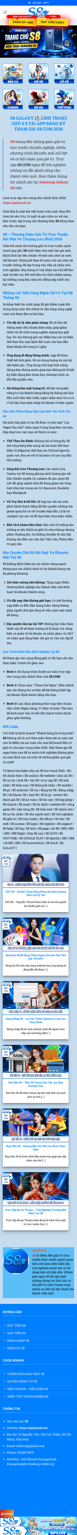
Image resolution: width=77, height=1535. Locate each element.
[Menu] (5, 12)
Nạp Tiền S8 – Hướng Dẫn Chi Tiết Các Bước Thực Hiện (35, 1148)
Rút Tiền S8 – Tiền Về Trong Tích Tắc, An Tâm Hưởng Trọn (35, 1084)
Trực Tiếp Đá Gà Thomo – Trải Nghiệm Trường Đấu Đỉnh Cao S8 (35, 1211)
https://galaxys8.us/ (17, 203)
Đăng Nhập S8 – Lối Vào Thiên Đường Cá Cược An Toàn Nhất (36, 1020)
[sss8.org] (38, 12)
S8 (12, 141)
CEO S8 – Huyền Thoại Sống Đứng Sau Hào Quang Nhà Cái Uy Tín (36, 893)
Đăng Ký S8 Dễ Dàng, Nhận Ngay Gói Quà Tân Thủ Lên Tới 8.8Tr (36, 957)
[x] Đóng (7, 1514)
